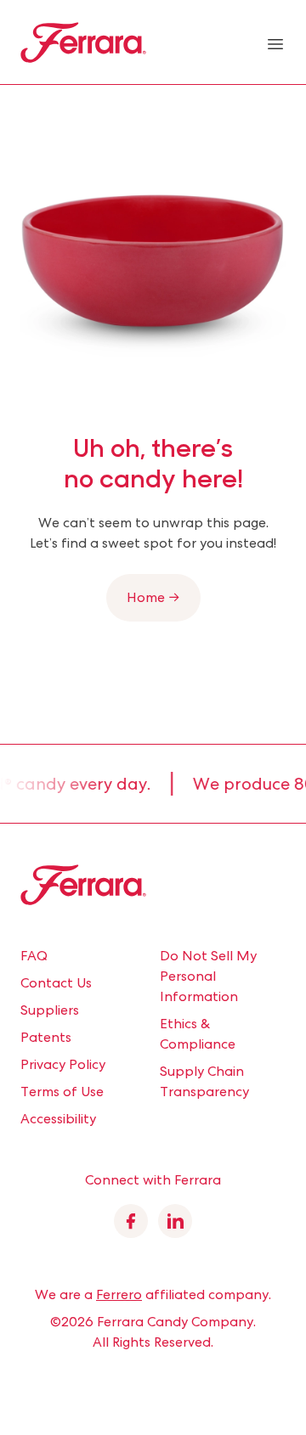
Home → (153, 597)
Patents (45, 1037)
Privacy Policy (62, 1064)
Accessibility (58, 1119)
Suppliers (49, 1010)
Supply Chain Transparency (204, 1081)
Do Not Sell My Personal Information (208, 976)
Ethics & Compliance (197, 1034)
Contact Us (56, 983)
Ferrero (119, 1294)
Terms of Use (62, 1091)
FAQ (34, 956)
